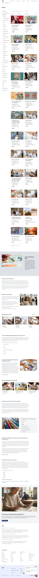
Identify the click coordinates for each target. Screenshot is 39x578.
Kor (20, 556)
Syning (4, 57)
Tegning (30, 558)
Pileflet (4, 49)
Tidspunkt (12, 13)
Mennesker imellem (5, 73)
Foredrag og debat (4, 66)
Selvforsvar (3, 556)
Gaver (3, 84)
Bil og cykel (4, 16)
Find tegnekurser (4, 520)
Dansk (3, 553)
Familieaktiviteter (4, 75)
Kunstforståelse (5, 42)
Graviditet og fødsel (4, 558)
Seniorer (3, 68)
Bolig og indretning (5, 20)
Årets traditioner (4, 90)
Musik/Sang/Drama (5, 62)
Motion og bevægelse (5, 13)
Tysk (20, 554)
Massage (12, 558)
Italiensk (3, 557)
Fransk (12, 556)
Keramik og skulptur (31, 554)
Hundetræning (13, 553)
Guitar (12, 557)
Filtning (4, 27)
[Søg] (11, 11)
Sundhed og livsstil (4, 77)
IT (2, 79)
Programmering (31, 556)
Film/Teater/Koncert (5, 88)
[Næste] (36, 330)
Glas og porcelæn (5, 31)
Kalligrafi (4, 35)
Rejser (3, 86)
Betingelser (12, 575)
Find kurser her (33, 380)
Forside (3, 2)
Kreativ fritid (6, 2)
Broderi (4, 22)
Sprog (3, 64)
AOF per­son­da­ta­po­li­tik (17, 575)
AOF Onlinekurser (13, 568)
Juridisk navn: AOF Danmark (15, 570)
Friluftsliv (3, 82)
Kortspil (4, 38)
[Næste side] (20, 245)
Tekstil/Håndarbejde (5, 60)
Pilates (30, 553)
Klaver (21, 557)
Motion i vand (31, 560)
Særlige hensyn (5, 51)
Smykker (4, 53)
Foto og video (5, 29)
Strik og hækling (5, 55)
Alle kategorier (4, 11)
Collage (4, 24)
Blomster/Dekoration (6, 18)
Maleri (4, 44)
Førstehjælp (3, 554)
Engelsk (21, 553)
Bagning (30, 557)
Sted (27, 11)
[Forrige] (35, 330)
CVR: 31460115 (13, 572)
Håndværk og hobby (5, 33)
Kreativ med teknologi (6, 40)
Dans (11, 554)
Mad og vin (3, 71)
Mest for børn (5, 46)
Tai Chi (21, 561)
